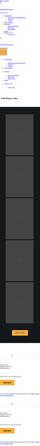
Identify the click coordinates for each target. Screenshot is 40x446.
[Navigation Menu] (3, 50)
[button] (7, 382)
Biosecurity (11, 27)
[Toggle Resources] (30, 71)
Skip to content (4, 1)
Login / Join (11, 34)
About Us (11, 19)
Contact (10, 21)
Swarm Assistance (13, 26)
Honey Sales (11, 29)
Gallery (6, 31)
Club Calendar (8, 22)
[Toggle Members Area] (30, 84)
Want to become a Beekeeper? (17, 17)
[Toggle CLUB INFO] (30, 59)
